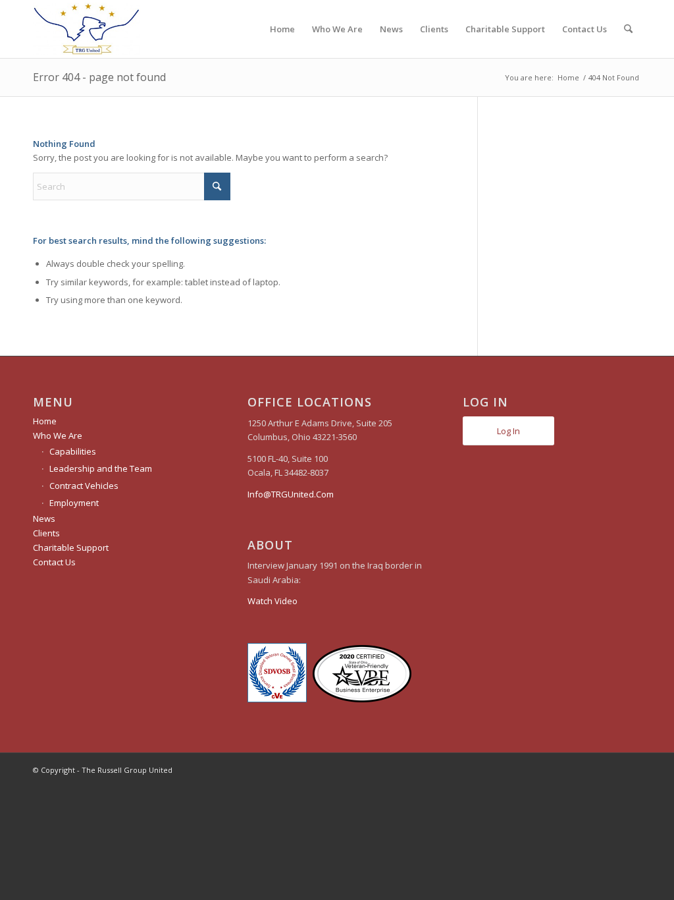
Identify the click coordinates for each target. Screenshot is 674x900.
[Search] (628, 29)
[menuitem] (282, 29)
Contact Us (54, 562)
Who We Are (57, 435)
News (44, 518)
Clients (46, 533)
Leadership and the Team (100, 468)
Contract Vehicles (83, 486)
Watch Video (272, 601)
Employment (74, 503)
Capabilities (72, 451)
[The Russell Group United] (86, 29)
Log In (508, 431)
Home (45, 421)
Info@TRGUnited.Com (290, 494)
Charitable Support (71, 547)
